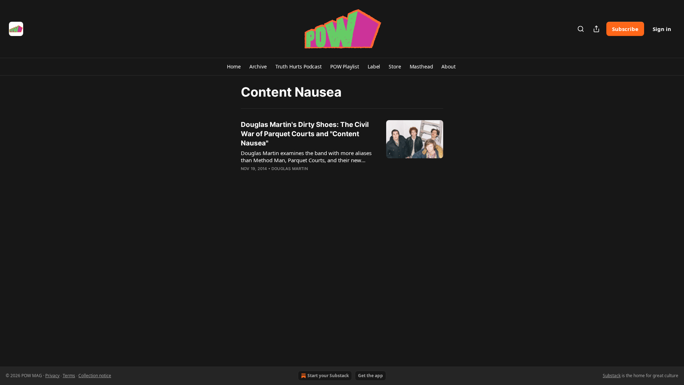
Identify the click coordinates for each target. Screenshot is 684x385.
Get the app (370, 376)
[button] (234, 66)
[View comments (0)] (287, 178)
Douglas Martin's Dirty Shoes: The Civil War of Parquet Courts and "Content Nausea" (305, 133)
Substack (612, 376)
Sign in (662, 28)
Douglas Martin (289, 168)
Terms (69, 376)
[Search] (581, 29)
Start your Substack (328, 376)
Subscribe (625, 28)
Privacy (52, 376)
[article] (342, 151)
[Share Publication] (596, 29)
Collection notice (94, 376)
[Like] (245, 178)
